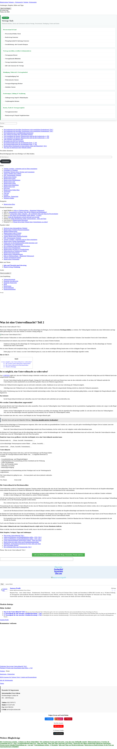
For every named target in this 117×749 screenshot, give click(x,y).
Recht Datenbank (9, 287)
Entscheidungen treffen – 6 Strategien (46, 745)
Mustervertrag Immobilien (11, 185)
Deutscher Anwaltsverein (11, 281)
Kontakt (6, 195)
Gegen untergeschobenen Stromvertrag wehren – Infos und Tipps (22, 540)
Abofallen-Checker (10, 87)
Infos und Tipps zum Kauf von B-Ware (60, 743)
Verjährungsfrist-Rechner (12, 101)
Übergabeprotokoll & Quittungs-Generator (17, 41)
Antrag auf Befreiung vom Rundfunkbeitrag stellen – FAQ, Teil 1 (22, 539)
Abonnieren (5, 161)
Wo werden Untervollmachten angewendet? (17, 363)
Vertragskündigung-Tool (12, 76)
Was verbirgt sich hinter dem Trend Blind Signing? (18, 134)
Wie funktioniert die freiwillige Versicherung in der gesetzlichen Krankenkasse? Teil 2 (28, 129)
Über (2, 584)
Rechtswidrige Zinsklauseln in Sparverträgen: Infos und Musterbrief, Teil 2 (25, 146)
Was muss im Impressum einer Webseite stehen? (17, 147)
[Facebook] (112, 590)
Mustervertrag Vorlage (10, 177)
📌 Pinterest (68, 719)
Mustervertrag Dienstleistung (12, 180)
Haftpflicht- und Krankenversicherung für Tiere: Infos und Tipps (22, 543)
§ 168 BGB (6, 375)
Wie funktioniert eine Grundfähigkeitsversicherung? (18, 133)
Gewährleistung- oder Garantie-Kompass (16, 44)
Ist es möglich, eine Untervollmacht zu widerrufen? (16, 362)
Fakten (2, 683)
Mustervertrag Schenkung (12, 267)
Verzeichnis (7, 191)
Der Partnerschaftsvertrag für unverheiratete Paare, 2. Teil (20, 142)
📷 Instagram (58, 719)
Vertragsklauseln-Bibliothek (13, 58)
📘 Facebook (49, 719)
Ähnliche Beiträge (9, 367)
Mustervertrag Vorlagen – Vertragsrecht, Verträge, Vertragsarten (18, 2)
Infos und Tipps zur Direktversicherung (71, 745)
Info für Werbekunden (6, 680)
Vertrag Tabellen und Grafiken (12, 173)
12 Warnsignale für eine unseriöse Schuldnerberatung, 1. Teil (22, 613)
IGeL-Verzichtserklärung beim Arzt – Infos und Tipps (30, 743)
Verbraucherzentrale (9, 279)
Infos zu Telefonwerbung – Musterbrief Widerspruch (29, 210)
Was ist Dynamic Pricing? (11, 545)
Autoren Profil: (15, 588)
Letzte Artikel (9, 584)
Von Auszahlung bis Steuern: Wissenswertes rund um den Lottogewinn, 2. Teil (26, 136)
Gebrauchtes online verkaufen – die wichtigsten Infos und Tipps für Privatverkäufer (34, 214)
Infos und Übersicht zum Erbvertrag (15, 265)
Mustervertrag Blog (9, 204)
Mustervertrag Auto (9, 186)
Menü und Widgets (6, 8)
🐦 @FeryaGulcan (58, 733)
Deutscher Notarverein (10, 283)
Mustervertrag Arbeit (10, 183)
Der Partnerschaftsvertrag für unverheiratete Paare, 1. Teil (20, 144)
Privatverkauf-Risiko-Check (13, 33)
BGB (5, 284)
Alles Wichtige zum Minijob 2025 (13, 139)
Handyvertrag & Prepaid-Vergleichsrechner (17, 115)
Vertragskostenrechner (11, 112)
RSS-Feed (7, 188)
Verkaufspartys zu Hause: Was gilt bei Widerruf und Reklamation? (28, 212)
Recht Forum (7, 286)
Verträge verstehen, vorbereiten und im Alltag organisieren (20, 168)
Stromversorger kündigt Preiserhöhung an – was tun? (16, 745)
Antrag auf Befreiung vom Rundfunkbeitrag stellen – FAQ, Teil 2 (22, 537)
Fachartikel (58, 569)
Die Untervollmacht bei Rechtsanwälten (15, 365)
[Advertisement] (55, 306)
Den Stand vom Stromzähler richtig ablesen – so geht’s (25, 215)
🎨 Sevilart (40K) (58, 726)
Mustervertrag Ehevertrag (20, 220)
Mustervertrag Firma (9, 178)
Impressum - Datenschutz (11, 196)
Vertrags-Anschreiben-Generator (14, 62)
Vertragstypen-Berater (11, 55)
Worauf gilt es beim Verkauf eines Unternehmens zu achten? (30, 222)
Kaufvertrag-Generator (11, 37)
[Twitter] (115, 590)
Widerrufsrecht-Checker (12, 80)
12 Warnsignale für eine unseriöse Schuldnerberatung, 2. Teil (22, 615)
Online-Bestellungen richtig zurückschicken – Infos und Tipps (28, 218)
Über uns (6, 193)
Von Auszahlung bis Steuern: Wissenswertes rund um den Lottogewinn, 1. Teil (26, 138)
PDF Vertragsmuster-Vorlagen (12, 175)
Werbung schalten (9, 198)
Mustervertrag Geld (9, 182)
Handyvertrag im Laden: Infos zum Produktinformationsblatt (21, 542)
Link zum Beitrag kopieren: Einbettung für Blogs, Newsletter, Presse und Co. (58, 555)
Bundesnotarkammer (10, 289)
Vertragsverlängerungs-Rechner (14, 83)
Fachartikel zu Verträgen (11, 170)
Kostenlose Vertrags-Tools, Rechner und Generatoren (19, 172)
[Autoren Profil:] (4, 591)
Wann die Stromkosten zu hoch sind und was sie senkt (23, 217)
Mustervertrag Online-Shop (11, 190)
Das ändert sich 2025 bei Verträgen (14, 141)
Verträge (2, 671)
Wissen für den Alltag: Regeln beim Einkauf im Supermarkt (92, 743)
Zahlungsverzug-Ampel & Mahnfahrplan (16, 97)
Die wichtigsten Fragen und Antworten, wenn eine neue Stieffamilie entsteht (63, 742)
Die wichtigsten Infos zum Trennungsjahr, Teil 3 (17, 547)
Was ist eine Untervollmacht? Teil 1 (14, 535)
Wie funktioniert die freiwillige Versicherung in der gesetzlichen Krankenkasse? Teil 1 (28, 131)
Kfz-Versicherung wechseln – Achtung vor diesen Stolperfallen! (19, 742)
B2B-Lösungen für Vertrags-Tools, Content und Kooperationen (18, 677)
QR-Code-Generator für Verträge (14, 65)
